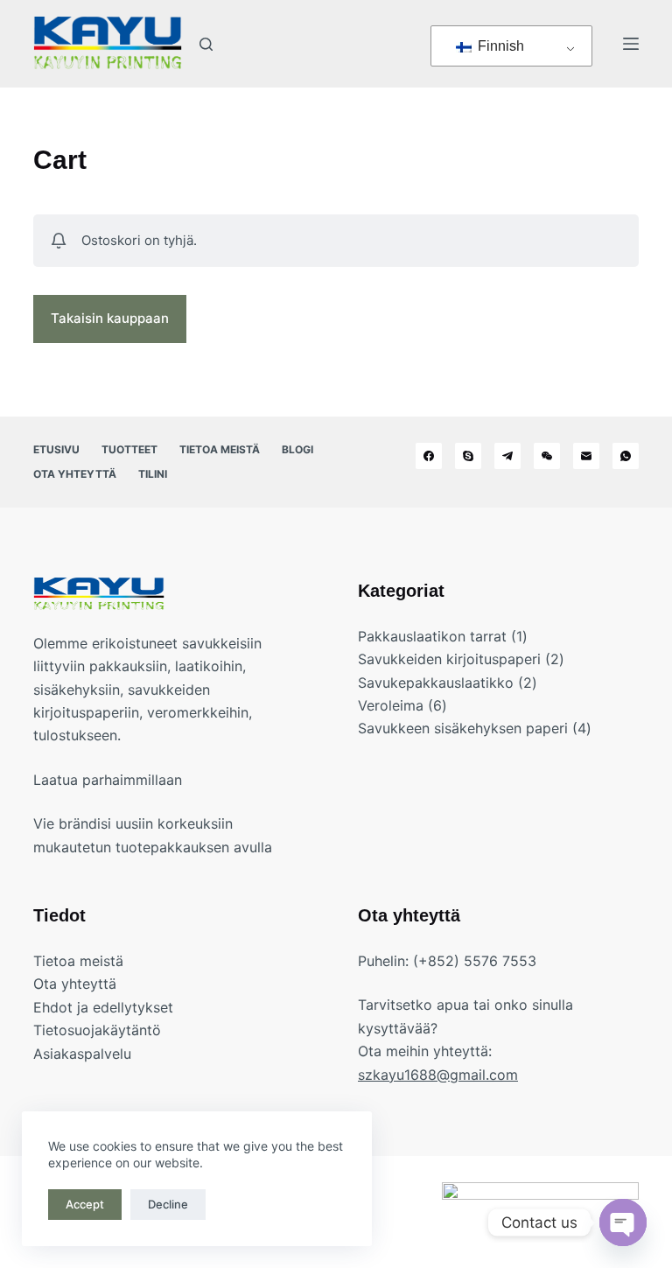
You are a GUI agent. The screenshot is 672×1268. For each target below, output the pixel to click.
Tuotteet (130, 449)
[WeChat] (547, 456)
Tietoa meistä (219, 449)
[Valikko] (631, 44)
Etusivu (56, 449)
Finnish (499, 46)
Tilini (152, 473)
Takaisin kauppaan (110, 318)
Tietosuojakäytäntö (97, 1030)
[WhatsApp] (625, 456)
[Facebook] (429, 456)
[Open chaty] (623, 1222)
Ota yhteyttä (74, 473)
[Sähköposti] (586, 456)
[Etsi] (206, 44)
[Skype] (468, 456)
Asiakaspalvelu (82, 1053)
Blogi (297, 449)
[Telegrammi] (507, 456)
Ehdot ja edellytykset (103, 1007)
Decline (168, 1204)
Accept (85, 1204)
